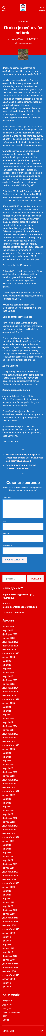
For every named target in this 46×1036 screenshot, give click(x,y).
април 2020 (8, 902)
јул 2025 (6, 661)
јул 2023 (6, 752)
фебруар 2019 (9, 956)
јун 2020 (6, 894)
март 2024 (7, 722)
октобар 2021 (9, 833)
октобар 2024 (9, 695)
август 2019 (8, 933)
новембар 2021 (10, 829)
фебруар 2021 (9, 864)
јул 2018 (6, 982)
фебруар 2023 (9, 772)
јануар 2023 (8, 775)
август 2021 (8, 841)
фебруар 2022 (9, 818)
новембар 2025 (10, 645)
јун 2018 (6, 986)
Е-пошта (6, 533)
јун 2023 (6, 756)
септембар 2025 (10, 653)
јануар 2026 (8, 638)
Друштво (23, 21)
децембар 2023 (10, 733)
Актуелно (7, 1000)
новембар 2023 (10, 737)
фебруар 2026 (9, 634)
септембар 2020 (10, 883)
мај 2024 (6, 714)
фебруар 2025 (9, 680)
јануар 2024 (8, 729)
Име (4, 521)
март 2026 (7, 630)
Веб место (7, 546)
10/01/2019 (33, 38)
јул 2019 (6, 936)
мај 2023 (6, 760)
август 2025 (8, 657)
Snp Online (19, 38)
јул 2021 (6, 844)
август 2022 (8, 795)
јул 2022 (6, 798)
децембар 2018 (10, 963)
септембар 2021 (10, 837)
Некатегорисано (11, 1012)
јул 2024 (6, 707)
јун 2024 (6, 710)
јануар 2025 (8, 684)
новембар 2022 (10, 783)
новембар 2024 (10, 691)
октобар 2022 (9, 787)
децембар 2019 (10, 917)
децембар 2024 (10, 687)
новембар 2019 (10, 921)
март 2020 (7, 906)
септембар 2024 (10, 699)
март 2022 (7, 814)
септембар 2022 (10, 791)
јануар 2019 (8, 959)
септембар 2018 (10, 975)
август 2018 (8, 979)
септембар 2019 (10, 929)
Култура (6, 1008)
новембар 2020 (10, 875)
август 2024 (8, 703)
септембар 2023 (10, 745)
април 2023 (8, 764)
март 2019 (7, 952)
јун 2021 (6, 848)
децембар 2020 (10, 871)
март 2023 (7, 768)
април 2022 (8, 810)
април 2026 (8, 626)
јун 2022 (6, 802)
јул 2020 (6, 890)
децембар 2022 (10, 779)
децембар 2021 (10, 825)
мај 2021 (6, 852)
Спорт (5, 1019)
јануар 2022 (8, 821)
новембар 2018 (10, 967)
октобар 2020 (9, 879)
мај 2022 (6, 806)
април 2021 (8, 856)
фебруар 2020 (9, 910)
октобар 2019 (9, 925)
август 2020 (8, 887)
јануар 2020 (8, 913)
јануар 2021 (8, 867)
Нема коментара (24, 43)
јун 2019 (6, 940)
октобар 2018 (9, 971)
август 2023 (8, 749)
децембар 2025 (10, 641)
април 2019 (8, 948)
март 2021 (7, 860)
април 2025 (8, 672)
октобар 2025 (9, 649)
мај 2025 (6, 668)
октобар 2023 (9, 741)
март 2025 (7, 676)
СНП (4, 1015)
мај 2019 (6, 944)
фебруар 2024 (9, 726)
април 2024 (8, 718)
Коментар (7, 498)
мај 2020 (6, 898)
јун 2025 (6, 664)
